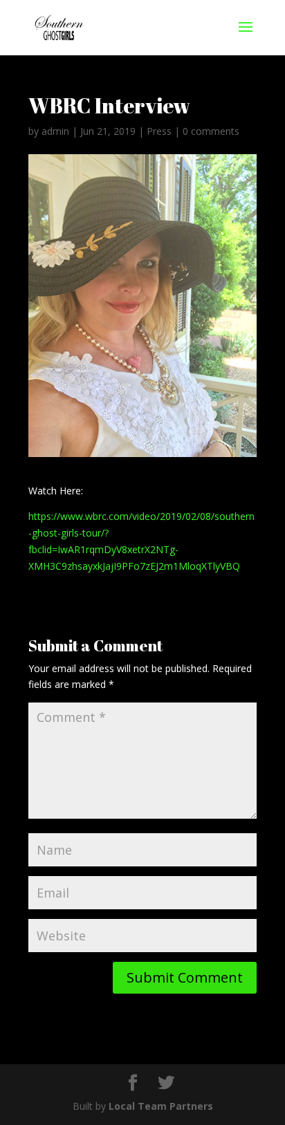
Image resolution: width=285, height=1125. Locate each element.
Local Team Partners (161, 1106)
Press (159, 131)
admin (55, 131)
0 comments (211, 131)
